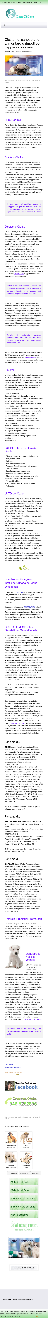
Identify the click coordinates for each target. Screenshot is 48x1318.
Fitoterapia (24, 1173)
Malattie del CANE (27, 51)
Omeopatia (13, 1173)
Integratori (35, 1173)
